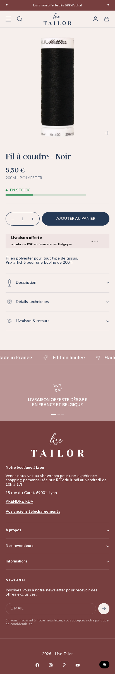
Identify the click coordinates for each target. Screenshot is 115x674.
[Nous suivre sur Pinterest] (64, 665)
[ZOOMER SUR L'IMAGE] (107, 133)
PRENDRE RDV (19, 501)
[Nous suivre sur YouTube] (77, 665)
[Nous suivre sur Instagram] (51, 665)
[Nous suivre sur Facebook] (37, 665)
